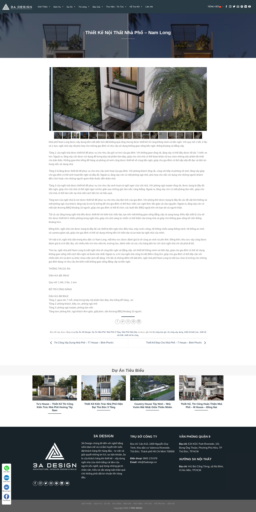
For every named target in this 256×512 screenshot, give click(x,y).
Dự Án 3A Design (83, 332)
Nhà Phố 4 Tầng (114, 332)
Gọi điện (7, 472)
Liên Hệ (149, 6)
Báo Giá (127, 504)
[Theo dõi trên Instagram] (230, 6)
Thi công (116, 504)
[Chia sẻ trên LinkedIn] (138, 321)
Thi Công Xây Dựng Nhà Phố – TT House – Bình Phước (83, 343)
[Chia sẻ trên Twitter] (122, 321)
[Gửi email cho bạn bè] (128, 321)
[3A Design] (17, 7)
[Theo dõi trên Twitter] (234, 6)
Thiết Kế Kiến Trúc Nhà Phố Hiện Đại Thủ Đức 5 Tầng (103, 406)
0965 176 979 (150, 458)
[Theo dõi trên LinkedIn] (245, 6)
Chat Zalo (6, 481)
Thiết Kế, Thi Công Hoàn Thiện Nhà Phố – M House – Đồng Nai (201, 406)
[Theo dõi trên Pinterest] (242, 6)
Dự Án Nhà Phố (98, 332)
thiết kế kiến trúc (191, 332)
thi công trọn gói (159, 332)
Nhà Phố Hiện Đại (129, 332)
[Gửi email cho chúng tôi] (238, 6)
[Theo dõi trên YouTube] (249, 6)
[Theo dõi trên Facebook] (226, 6)
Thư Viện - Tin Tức (115, 6)
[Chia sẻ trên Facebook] (117, 321)
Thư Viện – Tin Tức (142, 504)
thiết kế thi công (131, 335)
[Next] (224, 398)
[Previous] (32, 398)
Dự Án (107, 504)
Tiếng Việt (213, 6)
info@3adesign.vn (147, 462)
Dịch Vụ (98, 504)
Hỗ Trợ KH (135, 6)
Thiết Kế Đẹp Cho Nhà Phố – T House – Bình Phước (174, 343)
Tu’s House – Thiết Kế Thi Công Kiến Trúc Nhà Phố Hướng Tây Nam (54, 407)
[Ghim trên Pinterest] (133, 321)
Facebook (6, 500)
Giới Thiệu (43, 6)
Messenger (7, 491)
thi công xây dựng (175, 332)
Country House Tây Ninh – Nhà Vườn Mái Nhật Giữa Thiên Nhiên (152, 406)
